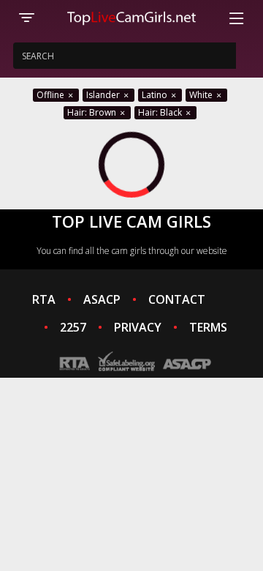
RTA (44, 299)
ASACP (102, 299)
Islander (104, 95)
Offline (51, 95)
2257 (73, 327)
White (202, 95)
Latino (155, 95)
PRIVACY (137, 327)
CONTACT (176, 299)
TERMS (208, 327)
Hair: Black (161, 112)
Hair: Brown (92, 112)
